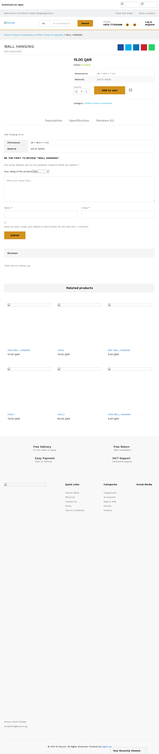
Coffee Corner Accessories (98, 103)
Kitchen (107, 506)
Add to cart (109, 90)
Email (86, 208)
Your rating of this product (18, 171)
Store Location (147, 13)
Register (150, 24)
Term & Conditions (74, 510)
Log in (148, 22)
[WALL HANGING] (121, 47)
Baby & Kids (110, 501)
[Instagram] (137, 494)
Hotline (107, 22)
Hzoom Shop (72, 492)
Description (53, 120)
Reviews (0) (105, 120)
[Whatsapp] (154, 494)
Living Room (110, 492)
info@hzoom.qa (19, 726)
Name (8, 208)
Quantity (77, 87)
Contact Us (71, 501)
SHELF (11, 414)
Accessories (110, 497)
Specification (79, 120)
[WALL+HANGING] (128, 47)
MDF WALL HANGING (119, 350)
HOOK (61, 350)
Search (85, 23)
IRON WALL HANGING (18, 350)
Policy (68, 506)
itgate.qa (106, 746)
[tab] (53, 122)
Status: (77, 65)
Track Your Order (124, 13)
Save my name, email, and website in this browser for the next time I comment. (46, 226)
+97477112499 (18, 722)
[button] (21, 345)
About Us (70, 497)
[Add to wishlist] (131, 90)
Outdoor (108, 510)
